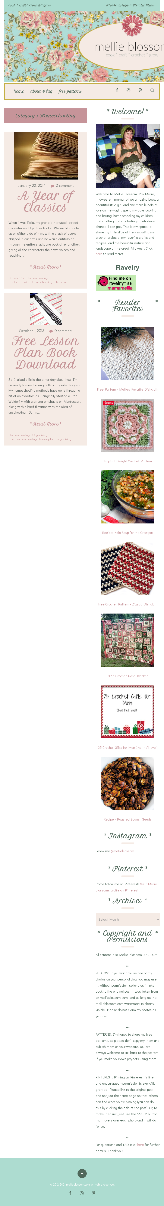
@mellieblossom (122, 851)
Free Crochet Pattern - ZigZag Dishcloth (127, 604)
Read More (45, 267)
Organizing (39, 435)
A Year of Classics (48, 201)
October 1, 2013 (31, 331)
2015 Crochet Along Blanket (127, 676)
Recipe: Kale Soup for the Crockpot (127, 532)
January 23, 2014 (31, 186)
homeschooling (42, 282)
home (19, 91)
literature (61, 282)
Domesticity (16, 278)
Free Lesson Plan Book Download (47, 352)
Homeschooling (37, 278)
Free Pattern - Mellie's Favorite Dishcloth (127, 389)
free (11, 439)
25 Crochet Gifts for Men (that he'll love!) (127, 747)
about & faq (42, 91)
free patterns (70, 91)
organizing (64, 439)
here (99, 254)
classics (24, 282)
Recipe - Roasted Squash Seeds (128, 819)
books (13, 282)
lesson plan (46, 439)
